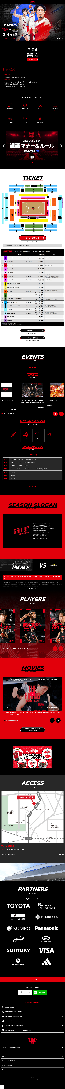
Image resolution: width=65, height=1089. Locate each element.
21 (18, 649)
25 (23, 649)
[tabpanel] (32, 427)
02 (4, 414)
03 (6, 414)
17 (16, 649)
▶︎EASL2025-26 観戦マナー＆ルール (14, 86)
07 (17, 720)
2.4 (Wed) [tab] (32, 368)
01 (32, 163)
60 (25, 649)
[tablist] (32, 367)
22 (20, 649)
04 (9, 414)
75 (27, 649)
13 (14, 649)
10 (9, 649)
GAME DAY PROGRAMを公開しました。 (15, 77)
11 (12, 649)
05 (11, 414)
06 (13, 414)
